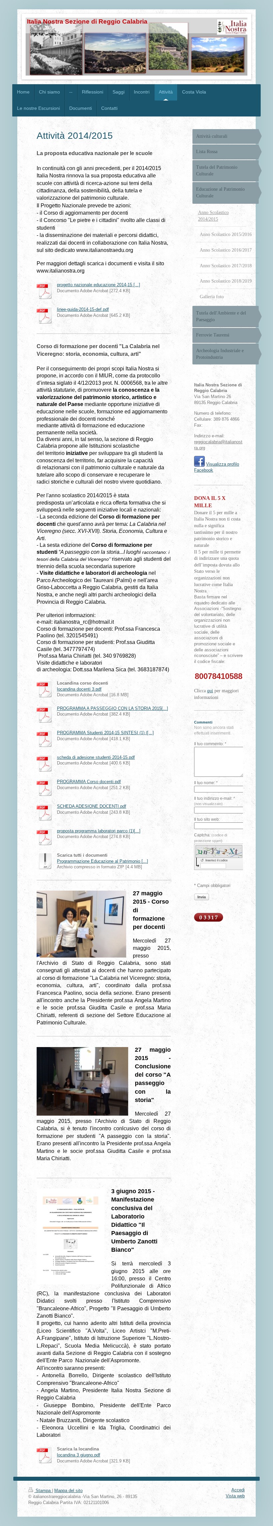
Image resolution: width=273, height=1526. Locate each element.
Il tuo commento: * (210, 744)
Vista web (235, 1496)
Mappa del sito (68, 1490)
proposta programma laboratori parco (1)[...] (98, 831)
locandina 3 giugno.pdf (78, 1455)
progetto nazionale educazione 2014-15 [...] (98, 285)
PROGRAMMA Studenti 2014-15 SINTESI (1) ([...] (105, 733)
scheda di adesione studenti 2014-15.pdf (96, 757)
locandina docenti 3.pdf (79, 689)
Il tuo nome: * (206, 782)
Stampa (43, 1490)
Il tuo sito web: (207, 819)
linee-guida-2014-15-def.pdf (83, 309)
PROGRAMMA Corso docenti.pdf (89, 781)
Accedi (238, 1490)
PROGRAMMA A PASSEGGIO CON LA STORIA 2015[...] (112, 708)
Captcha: (210, 838)
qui (210, 690)
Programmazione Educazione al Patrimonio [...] (102, 861)
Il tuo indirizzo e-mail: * (214, 801)
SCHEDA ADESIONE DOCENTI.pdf (91, 806)
